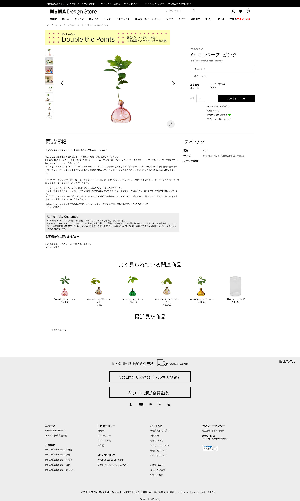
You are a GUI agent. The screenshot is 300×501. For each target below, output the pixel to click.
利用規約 (147, 492)
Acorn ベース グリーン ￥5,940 (132, 300)
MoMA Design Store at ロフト (60, 470)
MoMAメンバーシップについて (113, 465)
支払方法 (154, 436)
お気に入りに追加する (217, 115)
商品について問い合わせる (219, 119)
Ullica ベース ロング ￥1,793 (235, 300)
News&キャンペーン (55, 431)
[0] (247, 12)
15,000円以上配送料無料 (149, 363)
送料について (213, 111)
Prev (62, 85)
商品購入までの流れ (160, 431)
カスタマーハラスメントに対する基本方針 (196, 492)
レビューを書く (52, 247)
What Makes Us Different (110, 460)
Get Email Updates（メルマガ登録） (150, 377)
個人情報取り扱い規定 (164, 492)
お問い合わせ (156, 475)
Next (173, 85)
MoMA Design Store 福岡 (57, 465)
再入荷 (101, 446)
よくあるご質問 (157, 470)
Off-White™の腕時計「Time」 (116, 4)
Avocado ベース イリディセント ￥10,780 (167, 302)
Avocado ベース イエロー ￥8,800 (201, 300)
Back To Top (287, 361)
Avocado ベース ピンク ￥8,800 (64, 300)
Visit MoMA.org (150, 499)
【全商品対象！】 (54, 4)
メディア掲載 (104, 441)
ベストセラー (104, 436)
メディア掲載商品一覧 (56, 436)
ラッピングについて (160, 446)
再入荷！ (187, 4)
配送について (156, 441)
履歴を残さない (59, 330)
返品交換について (159, 451)
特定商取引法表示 (131, 492)
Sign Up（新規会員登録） (150, 393)
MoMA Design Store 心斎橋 (59, 460)
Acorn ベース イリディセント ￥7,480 (98, 302)
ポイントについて (159, 456)
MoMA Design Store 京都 (57, 455)
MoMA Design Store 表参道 (59, 450)
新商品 (101, 431)
